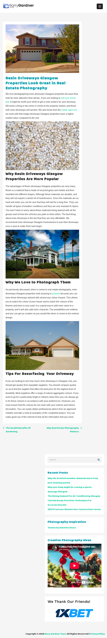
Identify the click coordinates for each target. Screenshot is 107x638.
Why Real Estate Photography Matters (63, 429)
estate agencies (69, 110)
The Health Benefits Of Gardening (18, 429)
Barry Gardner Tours (55, 634)
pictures (56, 293)
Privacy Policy (97, 634)
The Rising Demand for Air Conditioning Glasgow (74, 496)
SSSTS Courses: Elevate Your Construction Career (74, 509)
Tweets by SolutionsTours (62, 527)
